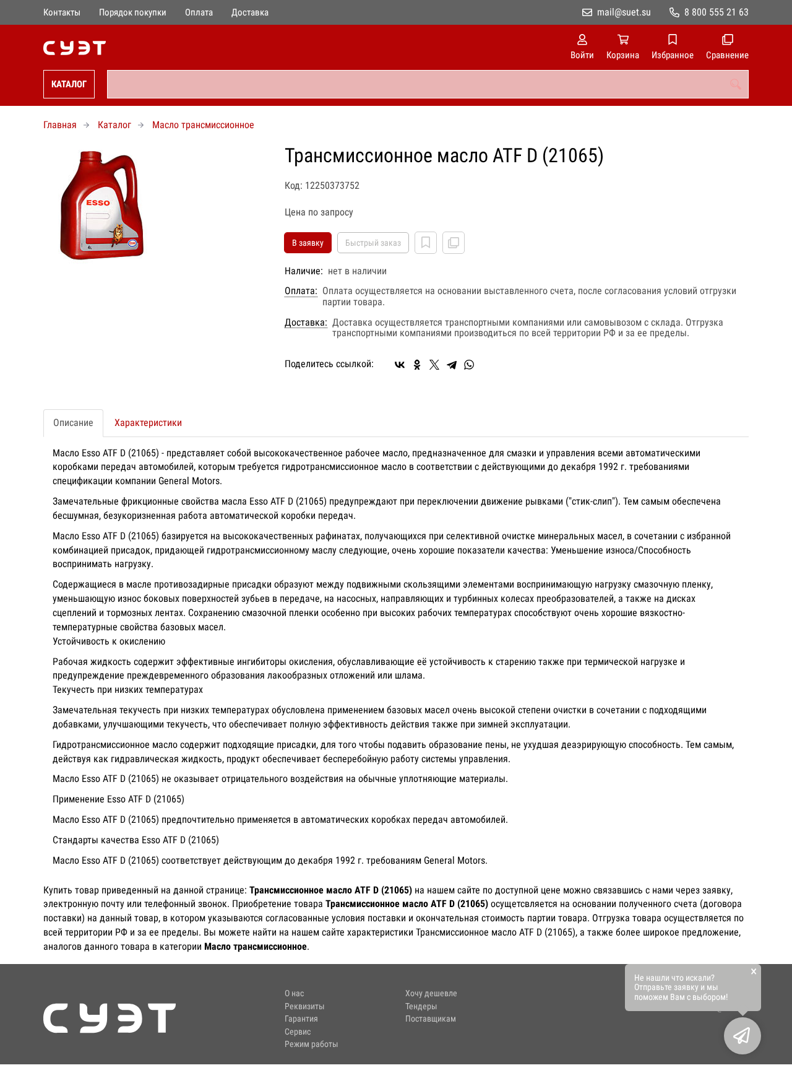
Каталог (69, 84)
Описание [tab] (73, 422)
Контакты (61, 12)
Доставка (250, 12)
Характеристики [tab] (148, 422)
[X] (434, 364)
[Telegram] (451, 364)
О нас (294, 993)
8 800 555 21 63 (716, 12)
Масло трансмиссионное (203, 125)
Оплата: (301, 291)
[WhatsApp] (469, 364)
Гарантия (301, 1018)
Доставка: (306, 322)
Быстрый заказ (373, 243)
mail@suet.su (624, 12)
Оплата (199, 12)
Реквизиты (305, 1006)
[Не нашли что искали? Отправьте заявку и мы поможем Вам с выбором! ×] (742, 1035)
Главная (60, 125)
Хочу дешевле (431, 993)
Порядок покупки (132, 12)
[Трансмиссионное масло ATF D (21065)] (154, 208)
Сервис (298, 1031)
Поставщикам (430, 1018)
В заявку (308, 243)
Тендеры (421, 1006)
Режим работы (311, 1044)
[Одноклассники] (417, 364)
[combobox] (428, 84)
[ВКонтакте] (399, 364)
